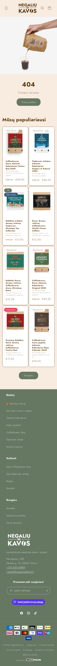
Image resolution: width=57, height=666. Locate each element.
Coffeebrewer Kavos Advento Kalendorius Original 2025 (39, 284)
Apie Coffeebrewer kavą (18, 466)
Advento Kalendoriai (16, 417)
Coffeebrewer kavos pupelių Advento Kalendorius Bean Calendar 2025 (40, 345)
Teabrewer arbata (14, 439)
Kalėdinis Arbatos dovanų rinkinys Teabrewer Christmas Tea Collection (14, 226)
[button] (6, 8)
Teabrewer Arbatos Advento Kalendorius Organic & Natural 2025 (41, 166)
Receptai (10, 488)
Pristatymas (27, 650)
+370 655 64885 (15, 567)
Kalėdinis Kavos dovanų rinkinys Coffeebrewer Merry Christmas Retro (14, 285)
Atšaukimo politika (30, 654)
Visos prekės (28, 102)
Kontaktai (10, 508)
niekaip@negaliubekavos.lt (20, 572)
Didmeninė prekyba (15, 515)
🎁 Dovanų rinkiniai (16, 403)
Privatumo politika (46, 645)
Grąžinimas (31, 645)
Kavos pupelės (13, 425)
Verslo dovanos (14, 522)
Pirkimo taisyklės (13, 650)
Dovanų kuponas (14, 446)
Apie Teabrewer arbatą (17, 474)
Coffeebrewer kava (15, 432)
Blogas (9, 481)
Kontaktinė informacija (44, 650)
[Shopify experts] (33, 660)
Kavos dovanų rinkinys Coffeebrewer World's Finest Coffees (39, 226)
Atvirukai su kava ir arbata (19, 410)
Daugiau (28, 375)
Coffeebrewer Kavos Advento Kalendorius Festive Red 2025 (15, 165)
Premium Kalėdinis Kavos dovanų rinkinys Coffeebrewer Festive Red (14, 345)
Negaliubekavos (17, 645)
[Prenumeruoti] (46, 590)
